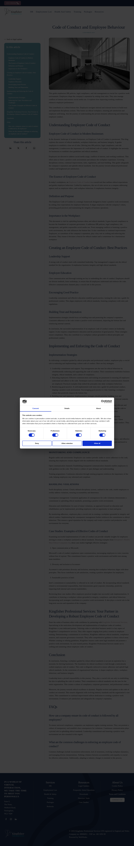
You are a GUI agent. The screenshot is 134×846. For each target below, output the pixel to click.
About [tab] (98, 408)
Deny (37, 443)
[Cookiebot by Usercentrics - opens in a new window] (102, 401)
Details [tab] (67, 408)
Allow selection (67, 443)
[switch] (55, 435)
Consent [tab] (35, 408)
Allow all (97, 443)
